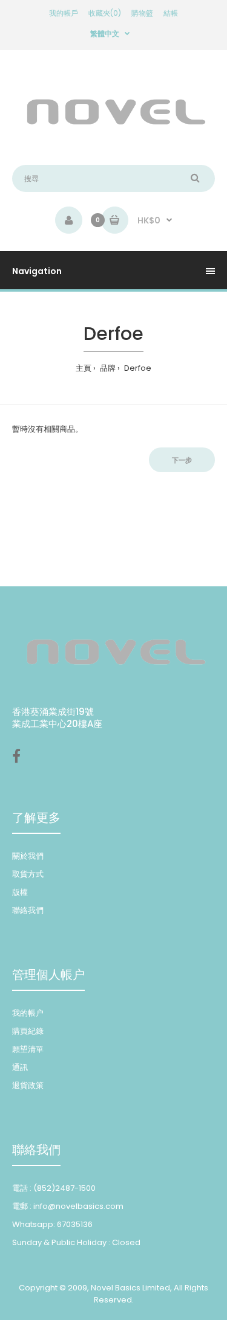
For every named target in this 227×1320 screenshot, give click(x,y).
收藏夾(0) (104, 13)
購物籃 (142, 13)
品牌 (107, 368)
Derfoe (136, 368)
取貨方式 (28, 874)
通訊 (20, 1067)
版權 (20, 892)
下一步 (182, 460)
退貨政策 (28, 1085)
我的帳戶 (63, 13)
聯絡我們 (28, 910)
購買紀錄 (28, 1031)
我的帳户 (28, 1013)
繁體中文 (104, 33)
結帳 (170, 13)
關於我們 (28, 856)
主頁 (83, 368)
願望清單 (28, 1049)
